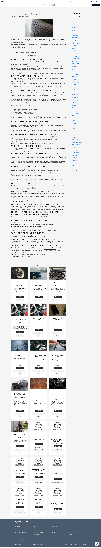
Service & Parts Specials (38, 530)
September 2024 (75, 63)
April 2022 (74, 110)
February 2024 (75, 74)
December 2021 (75, 117)
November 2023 (75, 79)
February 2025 (75, 55)
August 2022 (74, 104)
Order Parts (36, 534)
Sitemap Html (36, 544)
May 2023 (74, 89)
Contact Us (71, 530)
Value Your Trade (55, 532)
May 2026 (74, 30)
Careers (70, 534)
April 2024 (74, 71)
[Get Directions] (94, 1)
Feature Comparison (76, 145)
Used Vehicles (18, 530)
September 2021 (75, 121)
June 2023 (74, 87)
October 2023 (75, 81)
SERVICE (35, 526)
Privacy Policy (18, 544)
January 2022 (74, 115)
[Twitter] (76, 16)
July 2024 (74, 66)
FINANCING (54, 526)
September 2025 (75, 43)
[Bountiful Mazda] (45, 5)
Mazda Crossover (75, 152)
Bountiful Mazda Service (77, 142)
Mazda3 (73, 162)
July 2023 (74, 86)
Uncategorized (75, 170)
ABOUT (70, 526)
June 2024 (74, 68)
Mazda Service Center (38, 532)
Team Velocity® (70, 544)
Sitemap (30, 544)
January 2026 (74, 37)
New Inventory (75, 163)
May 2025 (74, 50)
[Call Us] (91, 1)
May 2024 (74, 69)
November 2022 (75, 99)
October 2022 (75, 100)
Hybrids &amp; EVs (76, 149)
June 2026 (74, 29)
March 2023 (74, 92)
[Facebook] (73, 16)
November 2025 (75, 40)
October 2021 (75, 120)
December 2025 (75, 38)
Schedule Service (96, 4)
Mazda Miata (74, 158)
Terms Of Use (25, 544)
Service (35, 16)
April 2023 (74, 91)
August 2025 (74, 45)
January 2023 (74, 95)
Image (12, 256)
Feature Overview (75, 147)
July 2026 (74, 27)
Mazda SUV (74, 160)
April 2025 (74, 51)
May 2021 (74, 128)
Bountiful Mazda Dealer (76, 141)
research (73, 167)
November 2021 (75, 118)
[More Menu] (1, 4)
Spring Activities (75, 171)
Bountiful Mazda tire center (18, 200)
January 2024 (74, 76)
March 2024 (74, 73)
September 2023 (75, 82)
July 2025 (74, 47)
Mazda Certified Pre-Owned (21, 532)
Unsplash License (29, 256)
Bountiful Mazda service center (50, 249)
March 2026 (74, 33)
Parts (31, 16)
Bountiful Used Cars (76, 144)
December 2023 (75, 77)
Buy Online (89, 4)
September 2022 (75, 102)
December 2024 (75, 58)
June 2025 (74, 48)
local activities (75, 150)
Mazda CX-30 (74, 154)
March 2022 (74, 112)
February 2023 (75, 94)
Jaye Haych (17, 256)
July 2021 (74, 125)
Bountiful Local (75, 139)
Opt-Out (41, 544)
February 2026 (75, 35)
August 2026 (74, 25)
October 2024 (75, 61)
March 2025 (74, 53)
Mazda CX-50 (74, 157)
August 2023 (74, 84)
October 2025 (75, 42)
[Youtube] (79, 16)
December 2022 (75, 97)
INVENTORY (18, 526)
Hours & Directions (73, 532)
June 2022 (74, 107)
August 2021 (74, 123)
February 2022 (75, 113)
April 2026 (74, 32)
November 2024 (75, 60)
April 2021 (74, 130)
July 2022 (74, 105)
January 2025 (74, 56)
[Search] (97, 1)
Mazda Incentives (55, 530)
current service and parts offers (27, 254)
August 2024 (74, 64)
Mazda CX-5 (74, 155)
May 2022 (74, 108)
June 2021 (74, 126)
